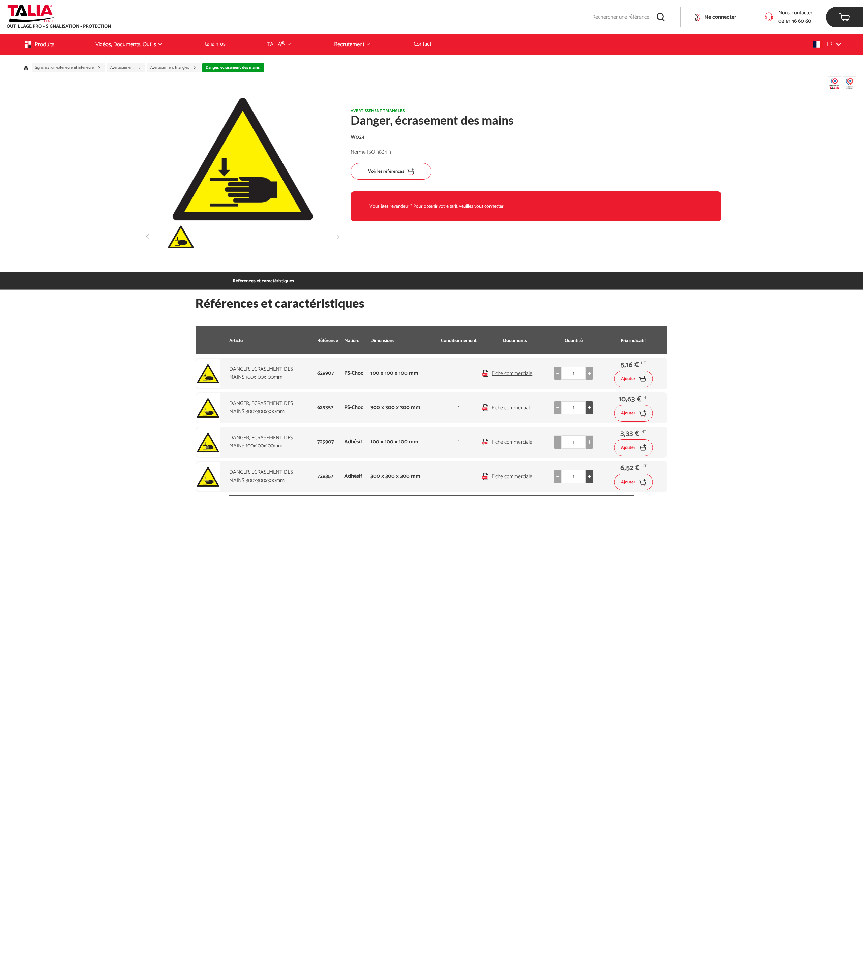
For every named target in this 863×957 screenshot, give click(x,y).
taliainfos (215, 44)
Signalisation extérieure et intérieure (65, 68)
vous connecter (489, 206)
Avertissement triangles (170, 68)
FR (829, 44)
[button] (827, 44)
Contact (423, 44)
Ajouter (628, 378)
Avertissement (122, 68)
